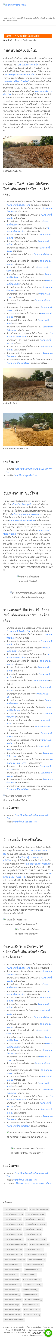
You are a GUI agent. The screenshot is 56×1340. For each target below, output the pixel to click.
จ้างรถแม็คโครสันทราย (14, 1224)
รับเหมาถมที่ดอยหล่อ (13, 1270)
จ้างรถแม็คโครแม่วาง (13, 1249)
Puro (33, 1335)
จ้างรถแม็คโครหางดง (32, 1229)
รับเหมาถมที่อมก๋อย (12, 1295)
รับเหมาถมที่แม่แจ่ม (12, 1315)
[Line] (48, 1333)
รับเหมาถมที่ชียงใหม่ (13, 1265)
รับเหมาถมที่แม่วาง (30, 1305)
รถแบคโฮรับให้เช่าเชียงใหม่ (16, 81)
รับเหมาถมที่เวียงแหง (33, 1300)
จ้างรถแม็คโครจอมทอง (39, 1209)
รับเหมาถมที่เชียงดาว (13, 1300)
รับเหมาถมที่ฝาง (41, 254)
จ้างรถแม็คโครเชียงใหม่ (23, 840)
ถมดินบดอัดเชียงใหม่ (20, 50)
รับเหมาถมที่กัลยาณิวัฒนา (18, 363)
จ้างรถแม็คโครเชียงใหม (36, 1239)
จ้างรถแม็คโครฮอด (33, 1234)
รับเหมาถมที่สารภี (12, 1290)
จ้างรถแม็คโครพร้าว (13, 1219)
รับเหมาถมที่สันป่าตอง (33, 1285)
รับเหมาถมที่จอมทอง (37, 1260)
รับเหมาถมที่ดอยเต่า (33, 1270)
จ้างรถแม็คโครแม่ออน (34, 1249)
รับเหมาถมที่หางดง (30, 1290)
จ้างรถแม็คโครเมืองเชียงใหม (15, 1244)
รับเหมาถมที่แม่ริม (12, 1305)
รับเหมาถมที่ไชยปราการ (14, 1320)
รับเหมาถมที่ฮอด (42, 300)
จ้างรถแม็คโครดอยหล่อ (14, 1214)
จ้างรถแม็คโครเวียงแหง (39, 1244)
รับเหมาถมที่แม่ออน (12, 1310)
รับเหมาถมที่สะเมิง (12, 1280)
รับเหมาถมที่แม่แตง (32, 1315)
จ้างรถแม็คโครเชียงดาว (14, 1239)
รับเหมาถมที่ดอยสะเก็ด (33, 1265)
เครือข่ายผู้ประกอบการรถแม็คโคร (20, 75)
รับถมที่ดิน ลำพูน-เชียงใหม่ (25, 475)
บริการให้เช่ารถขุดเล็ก (28, 65)
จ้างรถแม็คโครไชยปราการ (36, 1255)
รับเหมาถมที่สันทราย (13, 1285)
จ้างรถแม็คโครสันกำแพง (33, 1219)
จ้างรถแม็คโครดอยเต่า (35, 1214)
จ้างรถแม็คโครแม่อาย (13, 1255)
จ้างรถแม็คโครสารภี (13, 1229)
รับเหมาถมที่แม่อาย (32, 1310)
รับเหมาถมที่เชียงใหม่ (20, 493)
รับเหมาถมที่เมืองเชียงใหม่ (18, 205)
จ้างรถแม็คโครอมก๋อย (13, 1234)
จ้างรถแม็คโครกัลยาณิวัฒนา (15, 1209)
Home (8, 35)
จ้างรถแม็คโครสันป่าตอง (35, 1224)
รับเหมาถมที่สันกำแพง (32, 1280)
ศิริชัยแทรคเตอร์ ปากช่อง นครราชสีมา (33, 1183)
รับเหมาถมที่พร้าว (29, 1275)
